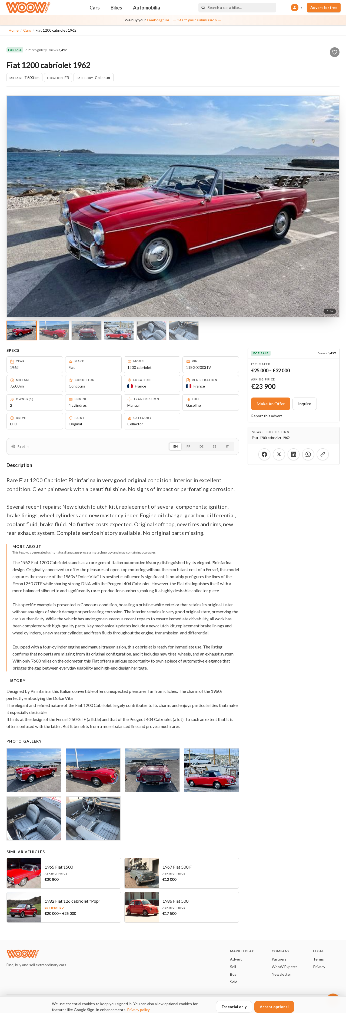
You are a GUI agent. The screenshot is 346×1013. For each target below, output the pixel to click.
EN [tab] (175, 446)
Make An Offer (271, 403)
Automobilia (146, 8)
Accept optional (274, 1006)
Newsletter (281, 974)
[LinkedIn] (294, 454)
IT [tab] (227, 446)
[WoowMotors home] (28, 7)
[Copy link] (323, 454)
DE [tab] (201, 446)
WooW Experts (285, 966)
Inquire (304, 403)
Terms (318, 959)
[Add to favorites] (335, 52)
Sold (233, 981)
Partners (279, 959)
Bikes (116, 8)
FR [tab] (188, 446)
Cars (94, 8)
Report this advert (266, 415)
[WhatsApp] (308, 454)
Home (14, 30)
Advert (236, 959)
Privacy (319, 966)
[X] (279, 454)
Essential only (234, 1006)
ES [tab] (214, 446)
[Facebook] (264, 454)
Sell (233, 966)
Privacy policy (138, 1009)
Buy (233, 974)
